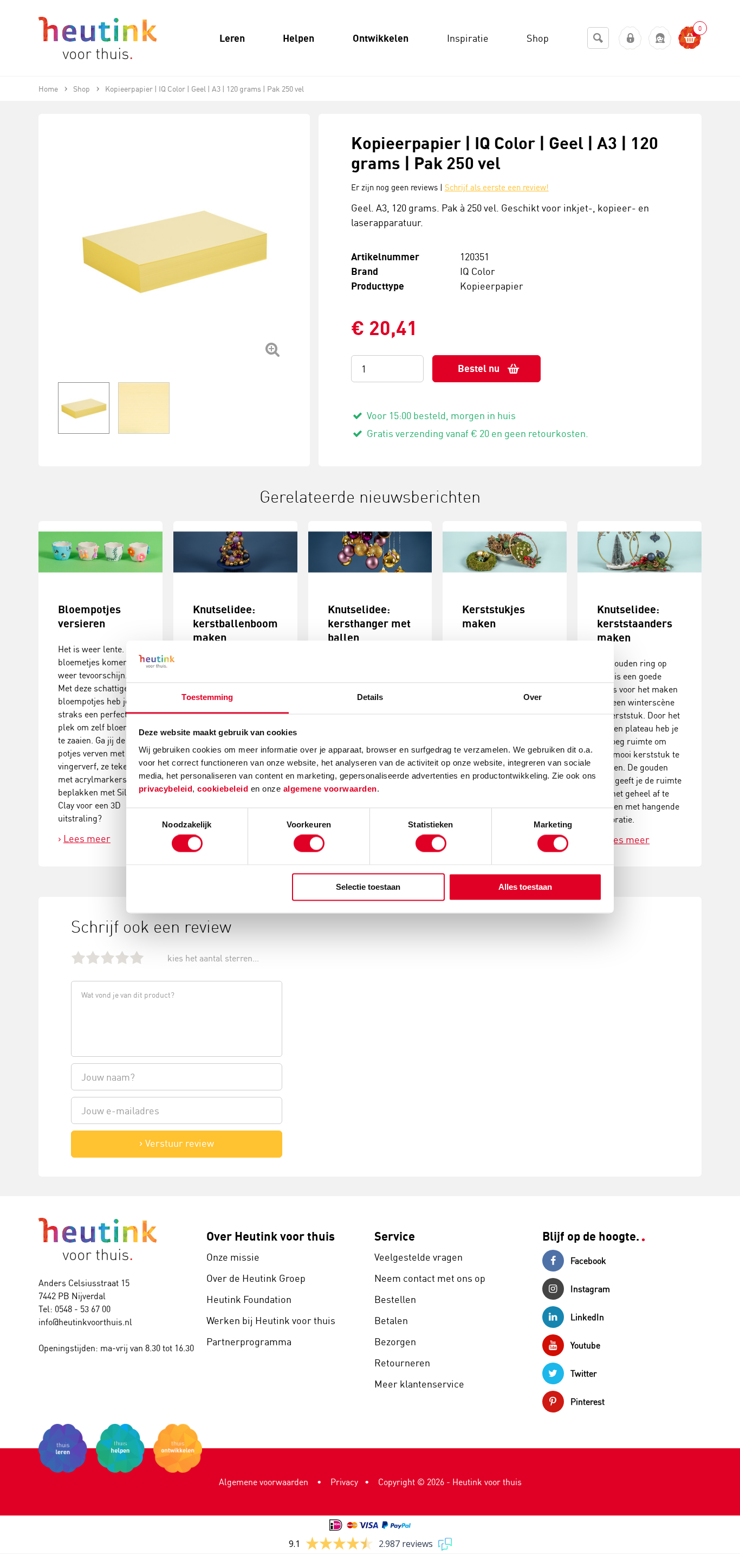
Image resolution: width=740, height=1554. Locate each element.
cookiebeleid (224, 788)
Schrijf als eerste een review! (497, 187)
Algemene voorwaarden (263, 1481)
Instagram (590, 1288)
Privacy (344, 1481)
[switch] (309, 843)
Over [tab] (532, 697)
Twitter (583, 1373)
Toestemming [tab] (207, 697)
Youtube (585, 1345)
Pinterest (587, 1401)
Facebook (588, 1260)
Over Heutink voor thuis (270, 1236)
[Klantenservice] (660, 38)
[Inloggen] (630, 38)
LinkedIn (587, 1317)
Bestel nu (478, 368)
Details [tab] (370, 697)
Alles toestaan (525, 886)
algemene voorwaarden (330, 788)
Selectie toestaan (368, 886)
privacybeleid (166, 788)
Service (394, 1236)
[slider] (107, 957)
